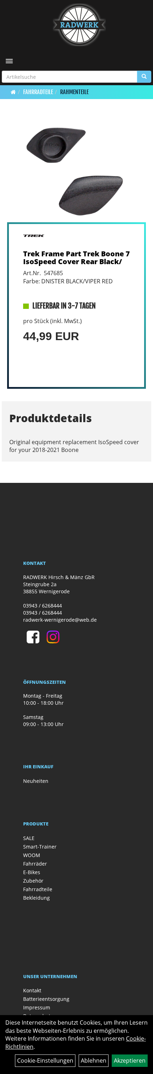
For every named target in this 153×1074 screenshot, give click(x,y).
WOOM (31, 855)
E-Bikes (31, 872)
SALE (29, 838)
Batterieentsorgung (46, 999)
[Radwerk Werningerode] (79, 25)
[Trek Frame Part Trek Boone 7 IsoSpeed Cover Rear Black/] (76, 171)
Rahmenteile (74, 92)
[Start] (13, 92)
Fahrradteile (38, 92)
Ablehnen (93, 1060)
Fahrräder (35, 863)
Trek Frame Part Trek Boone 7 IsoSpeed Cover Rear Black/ (76, 257)
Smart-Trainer (40, 846)
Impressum (36, 1007)
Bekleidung (36, 897)
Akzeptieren (130, 1060)
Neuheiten (35, 781)
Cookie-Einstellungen (45, 1060)
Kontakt (32, 990)
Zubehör (33, 880)
